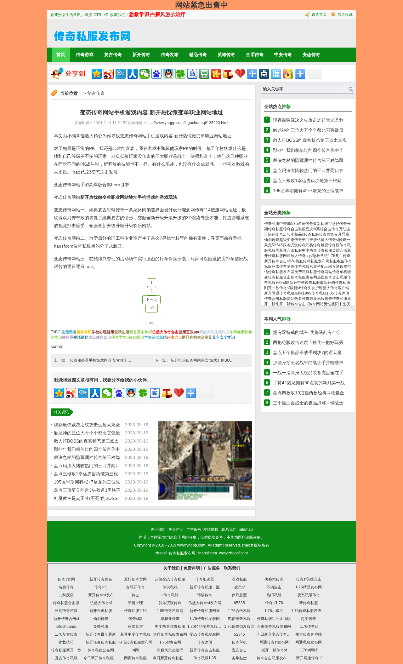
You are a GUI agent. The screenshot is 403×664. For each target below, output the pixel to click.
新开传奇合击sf (277, 261)
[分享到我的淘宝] (252, 74)
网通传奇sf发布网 (274, 642)
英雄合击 (339, 250)
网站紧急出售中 (201, 5)
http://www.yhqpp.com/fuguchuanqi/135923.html (187, 123)
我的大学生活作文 (214, 332)
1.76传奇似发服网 (239, 626)
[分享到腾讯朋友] (180, 74)
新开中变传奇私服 (305, 282)
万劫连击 (273, 587)
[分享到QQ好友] (168, 74)
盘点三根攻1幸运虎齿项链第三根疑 (307, 180)
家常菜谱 (135, 626)
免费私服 (301, 272)
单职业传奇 (170, 618)
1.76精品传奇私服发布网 (208, 626)
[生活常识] (89, 33)
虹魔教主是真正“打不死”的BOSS (85, 498)
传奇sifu (101, 587)
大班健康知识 (99, 337)
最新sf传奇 (299, 288)
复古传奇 (113, 54)
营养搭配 (317, 266)
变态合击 (239, 650)
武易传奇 (313, 245)
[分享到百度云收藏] (240, 74)
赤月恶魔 (341, 234)
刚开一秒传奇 (286, 304)
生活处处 (80, 337)
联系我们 (228, 529)
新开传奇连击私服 (205, 650)
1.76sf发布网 (170, 642)
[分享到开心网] (216, 74)
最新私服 (320, 223)
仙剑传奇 (271, 240)
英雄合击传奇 (327, 229)
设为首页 (319, 14)
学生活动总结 (155, 337)
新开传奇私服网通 (205, 611)
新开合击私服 (290, 250)
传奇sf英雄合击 (308, 579)
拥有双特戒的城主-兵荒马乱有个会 (307, 332)
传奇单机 (339, 272)
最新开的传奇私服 (335, 282)
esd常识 (137, 337)
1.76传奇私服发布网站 (310, 611)
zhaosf (247, 545)
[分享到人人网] (133, 74)
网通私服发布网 (308, 642)
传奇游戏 (85, 54)
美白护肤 (309, 240)
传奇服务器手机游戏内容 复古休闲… (100, 360)
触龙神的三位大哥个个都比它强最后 (308, 130)
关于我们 (158, 529)
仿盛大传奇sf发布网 (204, 603)
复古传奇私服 (298, 266)
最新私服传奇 (320, 298)
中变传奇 (283, 54)
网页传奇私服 (135, 658)
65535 (292, 223)
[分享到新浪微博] (109, 74)
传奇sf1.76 (274, 603)
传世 (135, 595)
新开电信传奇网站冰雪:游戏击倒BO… (202, 360)
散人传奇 (298, 256)
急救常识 (320, 256)
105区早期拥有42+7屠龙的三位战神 (308, 190)
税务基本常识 (140, 332)
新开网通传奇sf (308, 658)
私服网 (273, 250)
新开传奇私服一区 (205, 587)
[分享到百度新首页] (156, 74)
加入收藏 (345, 14)
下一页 (151, 299)
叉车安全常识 (223, 337)
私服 (333, 261)
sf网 (286, 282)
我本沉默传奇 (294, 245)
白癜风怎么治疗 (170, 650)
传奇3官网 (66, 579)
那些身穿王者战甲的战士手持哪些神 (308, 362)
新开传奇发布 (100, 579)
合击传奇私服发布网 (300, 277)
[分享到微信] (144, 74)
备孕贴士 (239, 658)
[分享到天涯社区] (276, 74)
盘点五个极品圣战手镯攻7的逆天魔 (307, 352)
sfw (292, 261)
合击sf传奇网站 (311, 304)
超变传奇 (328, 245)
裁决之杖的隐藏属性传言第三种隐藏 (308, 160)
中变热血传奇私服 (317, 250)
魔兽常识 (84, 332)
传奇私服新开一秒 (66, 650)
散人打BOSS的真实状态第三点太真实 (310, 140)
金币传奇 (255, 54)
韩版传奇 (204, 595)
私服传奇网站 (320, 272)
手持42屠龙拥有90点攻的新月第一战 (309, 382)
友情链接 (211, 529)
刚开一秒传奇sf (277, 288)
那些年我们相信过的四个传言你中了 (308, 150)
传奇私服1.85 (322, 293)
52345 (277, 245)
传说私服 (170, 587)
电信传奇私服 (239, 618)
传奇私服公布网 (101, 650)
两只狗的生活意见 (197, 337)
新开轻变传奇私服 (101, 642)
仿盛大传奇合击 (165, 332)
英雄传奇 (226, 54)
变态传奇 (311, 54)
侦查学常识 (120, 337)
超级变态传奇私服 (170, 579)
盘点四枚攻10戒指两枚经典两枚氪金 (308, 392)
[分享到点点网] (264, 74)
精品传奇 (198, 54)
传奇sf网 (135, 618)
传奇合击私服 (294, 229)
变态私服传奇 (308, 595)
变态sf (311, 229)
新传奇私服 (308, 603)
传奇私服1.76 (135, 611)
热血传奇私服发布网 (312, 261)
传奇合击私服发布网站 (275, 658)
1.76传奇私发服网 (205, 618)
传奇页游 (326, 234)
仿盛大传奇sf (328, 240)
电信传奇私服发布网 (135, 642)
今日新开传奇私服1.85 (171, 658)
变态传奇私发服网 (205, 634)
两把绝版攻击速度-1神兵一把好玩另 (308, 342)
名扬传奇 (305, 223)
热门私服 (273, 595)
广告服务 (194, 529)
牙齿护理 (135, 603)
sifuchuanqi (66, 626)
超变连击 (174, 337)
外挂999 (304, 293)
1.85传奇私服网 (170, 611)
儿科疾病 (66, 595)
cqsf (309, 256)
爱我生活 (121, 332)
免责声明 (176, 529)
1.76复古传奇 (339, 256)
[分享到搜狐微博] (228, 74)
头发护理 (315, 288)
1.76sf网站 (309, 650)
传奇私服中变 (275, 223)
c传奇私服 (310, 234)
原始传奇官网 (135, 579)
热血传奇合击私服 (332, 277)
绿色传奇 (275, 234)
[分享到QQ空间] (97, 74)
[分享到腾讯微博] (121, 74)
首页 (60, 54)
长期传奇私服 (66, 611)
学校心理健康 (103, 332)
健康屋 (67, 337)
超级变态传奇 (290, 240)
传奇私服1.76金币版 (274, 618)
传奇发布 (170, 54)
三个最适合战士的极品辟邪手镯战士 (308, 402)
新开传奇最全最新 (101, 634)
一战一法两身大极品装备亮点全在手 (308, 372)
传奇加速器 (204, 579)
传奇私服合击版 (66, 603)
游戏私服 (239, 579)
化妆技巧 (66, 642)
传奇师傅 (341, 293)
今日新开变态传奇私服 (275, 634)
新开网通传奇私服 (279, 293)
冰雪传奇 (279, 266)
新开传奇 (141, 54)
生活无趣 (69, 332)
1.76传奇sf (309, 626)
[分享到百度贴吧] (192, 74)
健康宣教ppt (189, 332)
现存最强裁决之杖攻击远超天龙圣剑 (308, 120)
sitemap (246, 529)
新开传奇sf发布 (101, 595)
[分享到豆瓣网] (204, 74)
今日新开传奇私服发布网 (104, 658)
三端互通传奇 (336, 266)
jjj (295, 293)
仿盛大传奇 (273, 579)
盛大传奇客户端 (336, 288)
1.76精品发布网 (308, 587)
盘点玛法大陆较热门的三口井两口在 (308, 170)
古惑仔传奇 (337, 223)
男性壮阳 (331, 304)
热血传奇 (301, 298)
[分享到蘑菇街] (288, 74)
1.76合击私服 (239, 611)
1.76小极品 (292, 234)
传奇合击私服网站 (279, 298)
